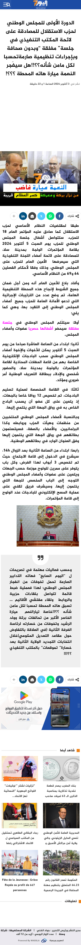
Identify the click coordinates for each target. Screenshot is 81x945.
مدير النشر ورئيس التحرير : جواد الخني (58, 930)
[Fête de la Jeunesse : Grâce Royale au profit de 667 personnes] (20, 862)
